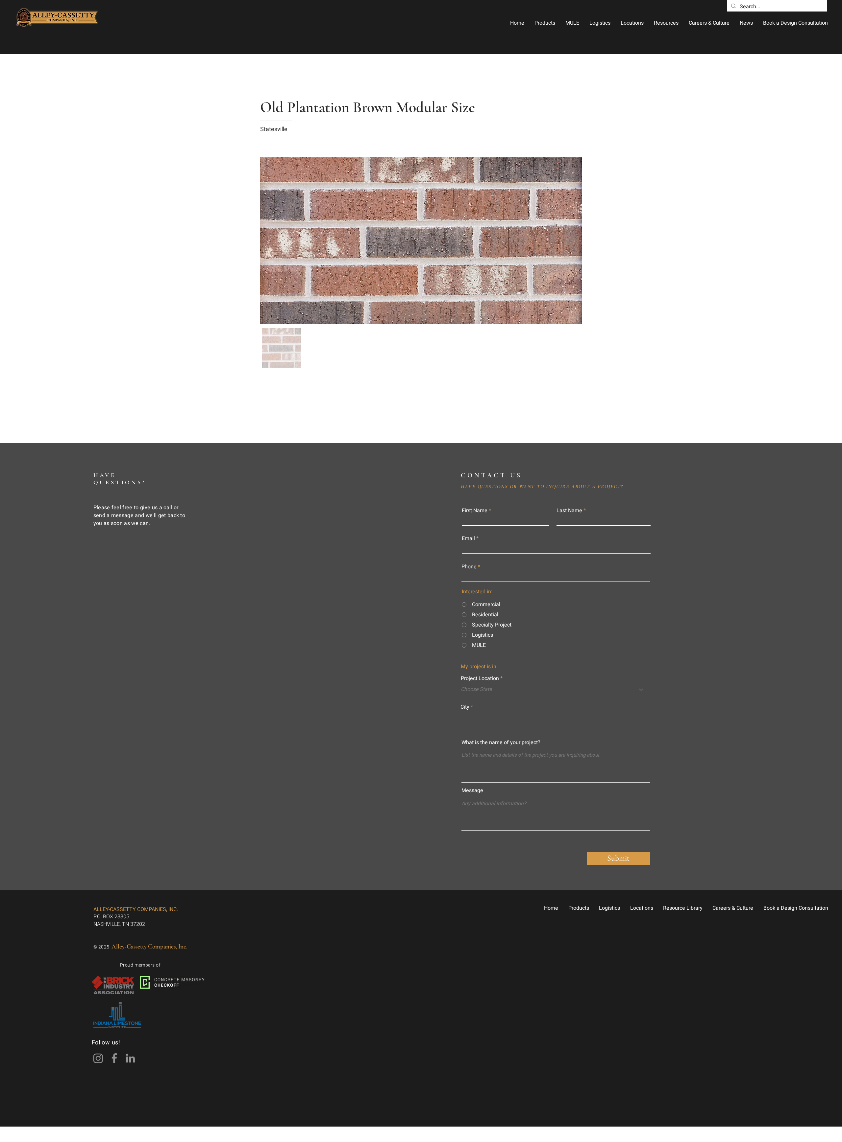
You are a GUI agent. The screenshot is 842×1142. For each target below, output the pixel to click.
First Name (474, 510)
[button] (545, 23)
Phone (469, 566)
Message (472, 790)
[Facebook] (114, 1058)
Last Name (569, 510)
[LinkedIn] (130, 1058)
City (464, 707)
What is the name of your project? (500, 742)
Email (468, 538)
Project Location (480, 678)
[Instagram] (98, 1058)
